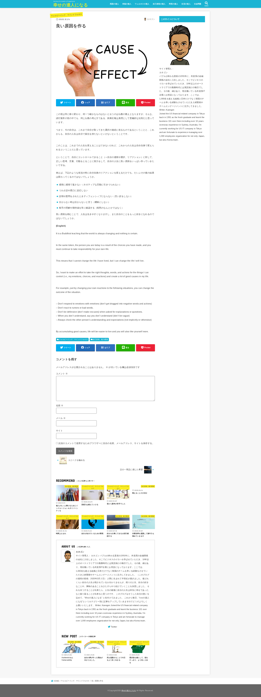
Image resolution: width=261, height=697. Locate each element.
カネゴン (80, 552)
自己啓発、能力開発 (100, 339)
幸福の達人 (126, 4)
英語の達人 (114, 4)
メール (61, 418)
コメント (62, 373)
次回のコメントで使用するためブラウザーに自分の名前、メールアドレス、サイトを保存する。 (106, 443)
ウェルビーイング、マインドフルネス (66, 15)
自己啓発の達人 (159, 4)
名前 (59, 405)
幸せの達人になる (70, 5)
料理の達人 (173, 4)
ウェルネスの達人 (142, 4)
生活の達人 (186, 4)
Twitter (114, 627)
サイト (59, 430)
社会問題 (197, 4)
